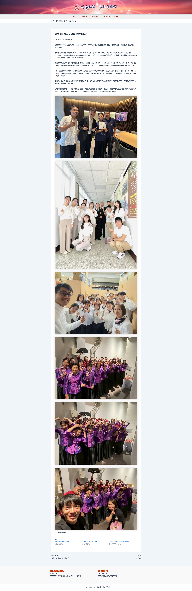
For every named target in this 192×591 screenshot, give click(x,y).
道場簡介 (74, 17)
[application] (78, 17)
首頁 (52, 21)
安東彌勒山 (94, 17)
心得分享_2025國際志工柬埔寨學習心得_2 (119, 541)
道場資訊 (85, 17)
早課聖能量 (106, 17)
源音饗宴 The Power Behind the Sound (91, 541)
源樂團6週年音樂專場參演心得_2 (62, 541)
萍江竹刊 (116, 17)
